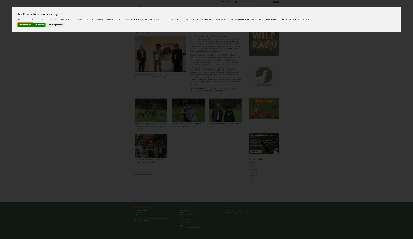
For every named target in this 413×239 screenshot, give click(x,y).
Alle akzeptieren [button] (25, 25)
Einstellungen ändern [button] (55, 25)
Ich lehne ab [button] (39, 25)
